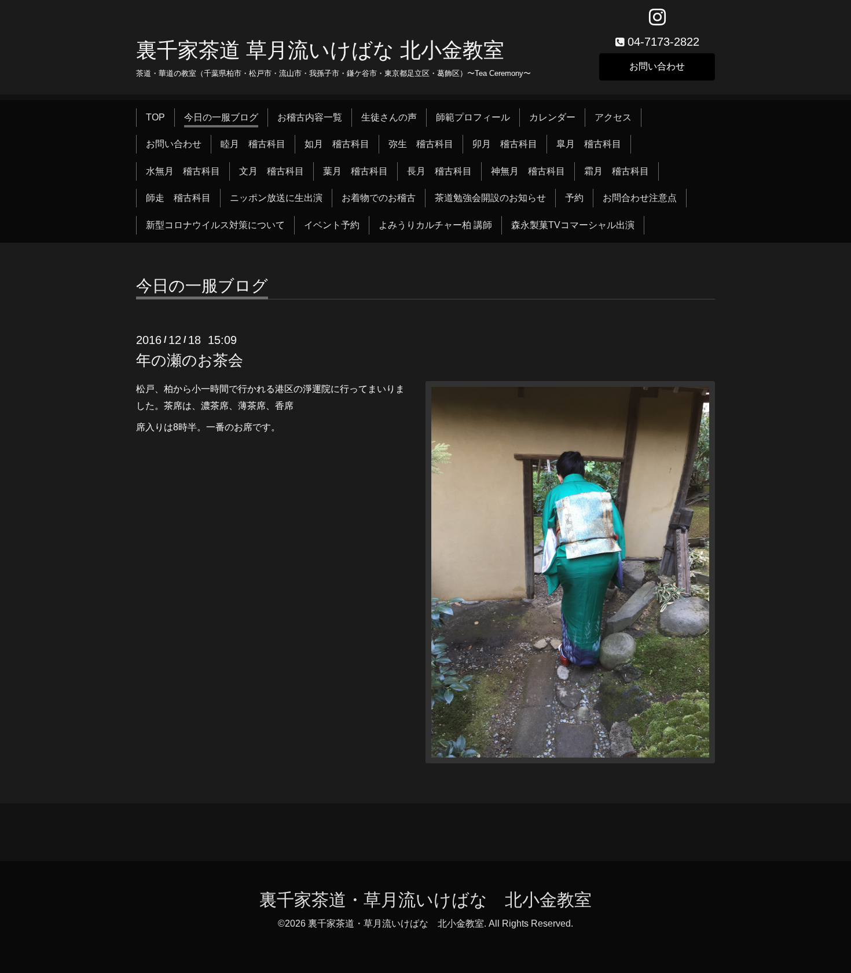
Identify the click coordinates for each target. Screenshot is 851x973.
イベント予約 (332, 225)
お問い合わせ (657, 66)
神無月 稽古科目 (528, 171)
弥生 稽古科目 (420, 144)
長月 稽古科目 (439, 171)
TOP (155, 117)
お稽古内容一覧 (309, 117)
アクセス (613, 117)
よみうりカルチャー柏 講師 (435, 225)
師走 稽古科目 (178, 198)
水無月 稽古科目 (183, 171)
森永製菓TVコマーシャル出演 (572, 225)
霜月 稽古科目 (616, 171)
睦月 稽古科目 (253, 144)
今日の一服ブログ (221, 117)
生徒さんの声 (389, 117)
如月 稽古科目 (337, 144)
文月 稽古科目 (271, 171)
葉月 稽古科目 (355, 171)
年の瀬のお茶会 (189, 360)
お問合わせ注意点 (640, 198)
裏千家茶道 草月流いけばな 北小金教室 (320, 50)
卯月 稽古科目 (504, 144)
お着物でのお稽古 (379, 198)
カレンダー (552, 117)
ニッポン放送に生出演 (276, 198)
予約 (574, 198)
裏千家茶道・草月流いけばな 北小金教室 (425, 899)
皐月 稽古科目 (588, 144)
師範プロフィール (473, 117)
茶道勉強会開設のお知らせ (490, 198)
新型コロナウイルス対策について (215, 225)
